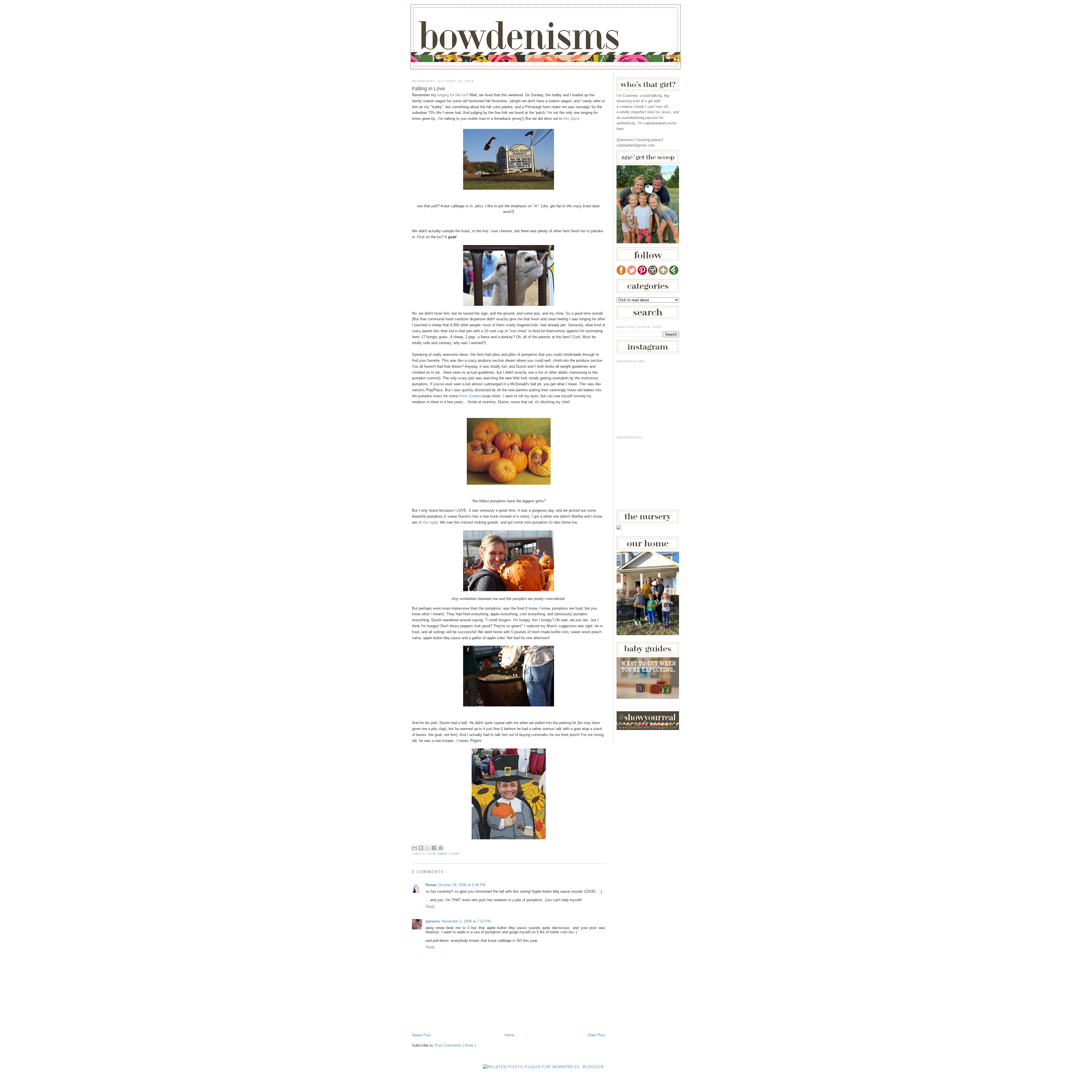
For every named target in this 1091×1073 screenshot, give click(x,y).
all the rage (427, 522)
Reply (430, 906)
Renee (431, 885)
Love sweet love (443, 853)
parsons (433, 921)
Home (509, 1035)
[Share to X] (427, 848)
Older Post (596, 1035)
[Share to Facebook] (434, 848)
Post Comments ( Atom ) (455, 1045)
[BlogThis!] (421, 848)
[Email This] (414, 848)
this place (571, 118)
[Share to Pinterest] (441, 848)
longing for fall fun (452, 95)
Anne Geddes (470, 396)
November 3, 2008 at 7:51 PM (466, 921)
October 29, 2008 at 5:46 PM (462, 885)
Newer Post (421, 1035)
